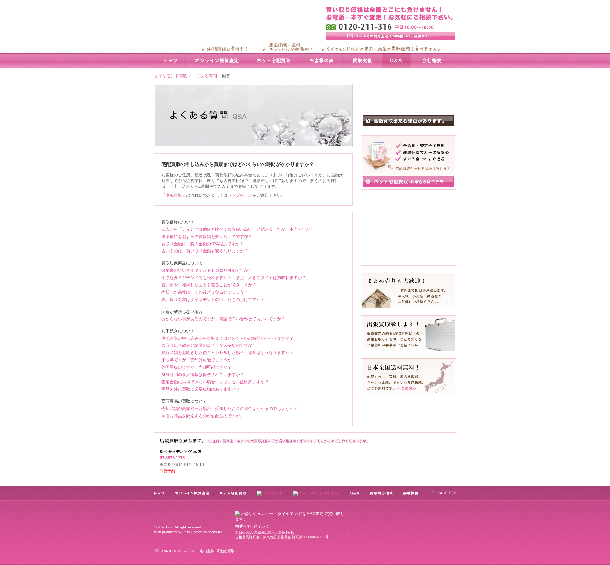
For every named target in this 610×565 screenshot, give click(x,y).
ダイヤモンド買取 (170, 75)
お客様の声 (321, 60)
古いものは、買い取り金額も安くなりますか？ (204, 250)
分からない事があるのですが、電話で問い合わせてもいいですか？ (223, 319)
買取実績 (362, 60)
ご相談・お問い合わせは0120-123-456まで (408, 522)
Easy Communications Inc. (203, 532)
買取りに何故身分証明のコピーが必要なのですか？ (208, 345)
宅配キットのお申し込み (408, 181)
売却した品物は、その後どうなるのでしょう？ (204, 292)
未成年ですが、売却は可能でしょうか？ (198, 359)
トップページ (239, 195)
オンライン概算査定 (216, 60)
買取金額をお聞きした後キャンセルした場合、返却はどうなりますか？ (227, 352)
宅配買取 (174, 195)
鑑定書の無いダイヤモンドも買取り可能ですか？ (206, 270)
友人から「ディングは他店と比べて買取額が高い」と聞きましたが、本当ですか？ (237, 229)
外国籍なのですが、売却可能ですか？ (196, 367)
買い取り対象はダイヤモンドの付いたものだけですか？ (213, 299)
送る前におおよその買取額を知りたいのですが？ (206, 236)
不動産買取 (225, 551)
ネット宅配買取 (274, 60)
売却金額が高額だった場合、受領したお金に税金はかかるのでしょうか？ (229, 408)
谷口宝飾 (207, 551)
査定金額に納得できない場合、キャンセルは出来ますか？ (215, 381)
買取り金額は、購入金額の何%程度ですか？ (202, 244)
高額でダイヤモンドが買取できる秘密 (408, 120)
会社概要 (433, 60)
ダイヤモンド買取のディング (227, 26)
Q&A (396, 60)
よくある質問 (204, 75)
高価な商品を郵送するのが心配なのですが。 (202, 415)
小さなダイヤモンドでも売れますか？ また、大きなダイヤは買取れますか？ (233, 277)
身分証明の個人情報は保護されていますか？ (202, 374)
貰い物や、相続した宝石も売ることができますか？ (208, 284)
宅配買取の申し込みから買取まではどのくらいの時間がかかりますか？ (227, 338)
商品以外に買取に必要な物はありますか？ (200, 389)
